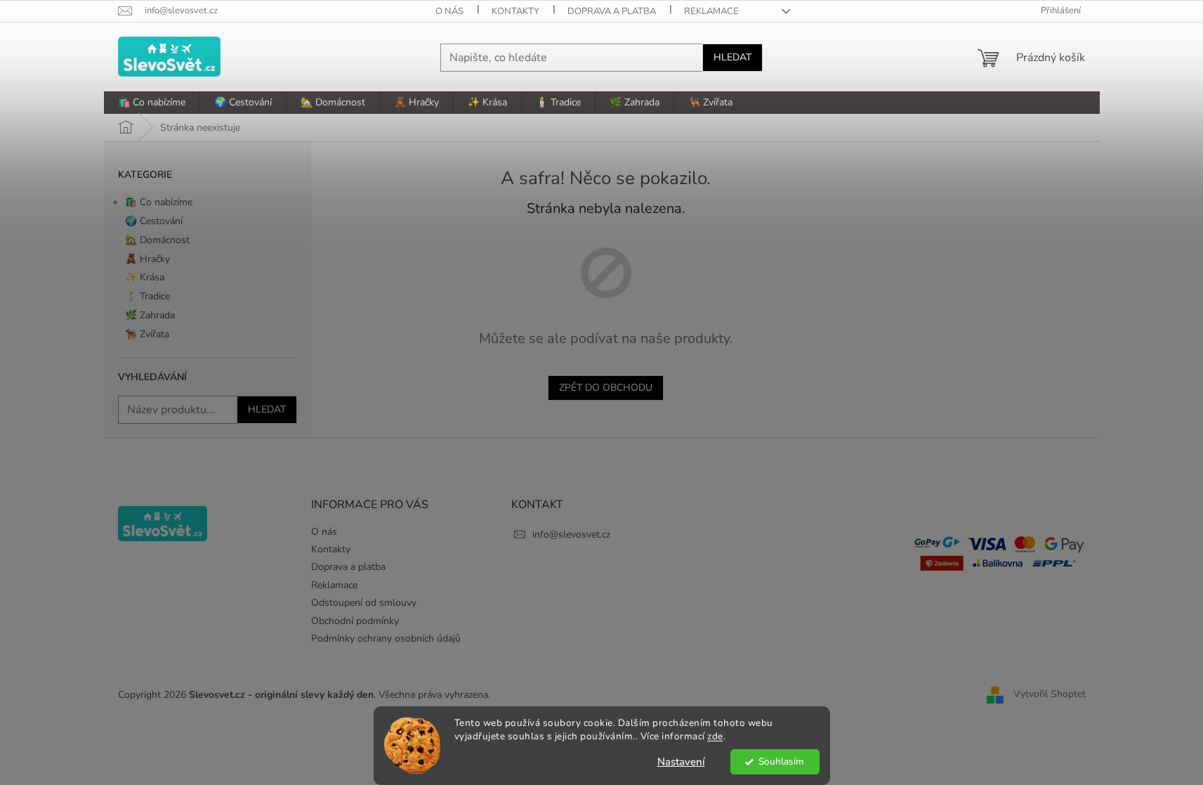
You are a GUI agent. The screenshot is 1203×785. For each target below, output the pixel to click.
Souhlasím (781, 761)
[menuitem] (151, 102)
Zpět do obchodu (605, 387)
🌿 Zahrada (150, 315)
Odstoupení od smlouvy (363, 602)
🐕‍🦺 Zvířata (147, 334)
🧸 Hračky (147, 259)
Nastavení (681, 762)
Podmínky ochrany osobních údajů (386, 638)
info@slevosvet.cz (571, 534)
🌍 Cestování (154, 221)
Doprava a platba (611, 11)
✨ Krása (144, 277)
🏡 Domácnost (157, 240)
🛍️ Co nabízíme (158, 202)
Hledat (732, 57)
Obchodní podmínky (355, 621)
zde (715, 736)
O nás (449, 11)
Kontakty (515, 11)
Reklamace (711, 11)
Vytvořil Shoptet (1049, 694)
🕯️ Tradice (147, 296)
